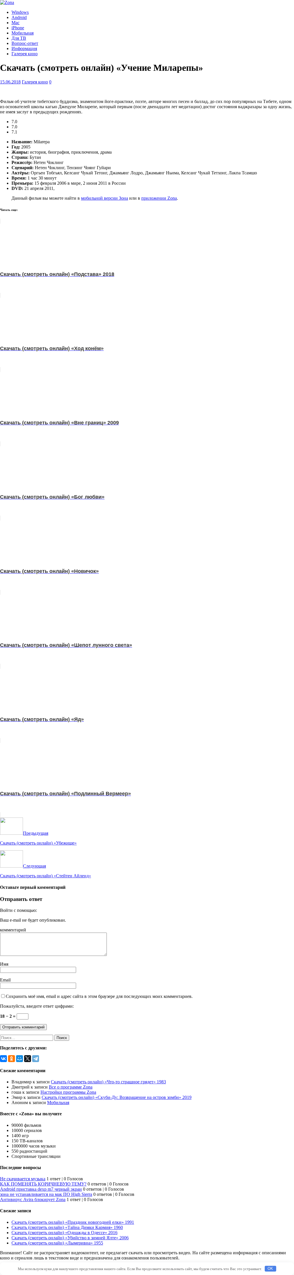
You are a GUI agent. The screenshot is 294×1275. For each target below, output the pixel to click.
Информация (24, 48)
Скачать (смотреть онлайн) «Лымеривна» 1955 (57, 1242)
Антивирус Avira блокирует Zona (32, 1199)
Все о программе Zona (70, 1087)
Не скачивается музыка (22, 1178)
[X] (27, 1058)
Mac (15, 22)
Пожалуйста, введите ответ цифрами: (37, 1006)
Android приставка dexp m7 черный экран (41, 1189)
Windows (20, 12)
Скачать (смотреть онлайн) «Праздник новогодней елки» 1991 (72, 1222)
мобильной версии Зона (104, 198)
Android (19, 17)
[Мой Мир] (19, 1058)
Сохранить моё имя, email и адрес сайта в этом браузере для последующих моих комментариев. (99, 996)
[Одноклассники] (11, 1058)
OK (270, 1268)
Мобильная (22, 33)
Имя (4, 964)
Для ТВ (18, 38)
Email (5, 979)
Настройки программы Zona (68, 1092)
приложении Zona (159, 198)
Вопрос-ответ (24, 43)
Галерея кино (24, 53)
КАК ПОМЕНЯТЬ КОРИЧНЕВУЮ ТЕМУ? (43, 1183)
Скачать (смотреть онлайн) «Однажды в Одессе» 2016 (64, 1232)
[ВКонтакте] (3, 1058)
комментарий (13, 929)
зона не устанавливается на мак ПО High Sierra (46, 1194)
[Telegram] (35, 1058)
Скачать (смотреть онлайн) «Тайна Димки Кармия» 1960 (67, 1227)
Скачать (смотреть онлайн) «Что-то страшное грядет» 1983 (108, 1081)
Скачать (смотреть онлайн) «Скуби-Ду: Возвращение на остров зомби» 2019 (117, 1097)
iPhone (17, 27)
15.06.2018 (10, 81)
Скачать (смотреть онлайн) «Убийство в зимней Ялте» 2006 (70, 1237)
